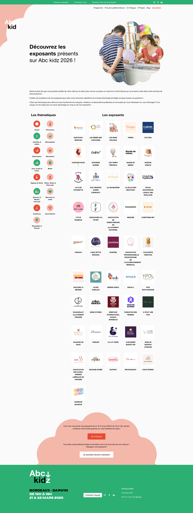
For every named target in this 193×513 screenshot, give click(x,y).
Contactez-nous (80, 2)
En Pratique (131, 8)
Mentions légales (127, 488)
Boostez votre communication (104, 2)
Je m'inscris (96, 436)
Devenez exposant (61, 2)
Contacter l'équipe (92, 495)
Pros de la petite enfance (115, 8)
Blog (148, 8)
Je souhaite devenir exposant (96, 454)
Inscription (156, 8)
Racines (138, 497)
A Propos (141, 8)
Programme (98, 8)
